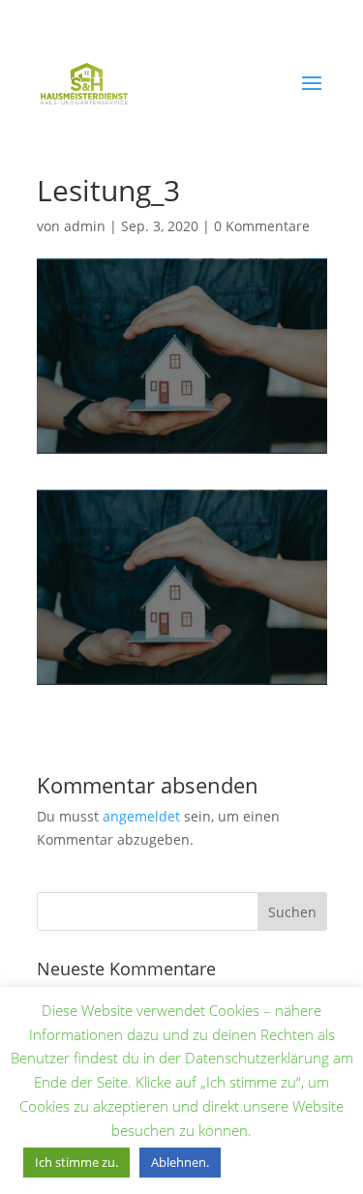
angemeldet (141, 816)
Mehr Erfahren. (287, 1161)
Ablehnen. (180, 1162)
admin (85, 226)
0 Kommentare (262, 226)
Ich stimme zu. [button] (76, 1162)
